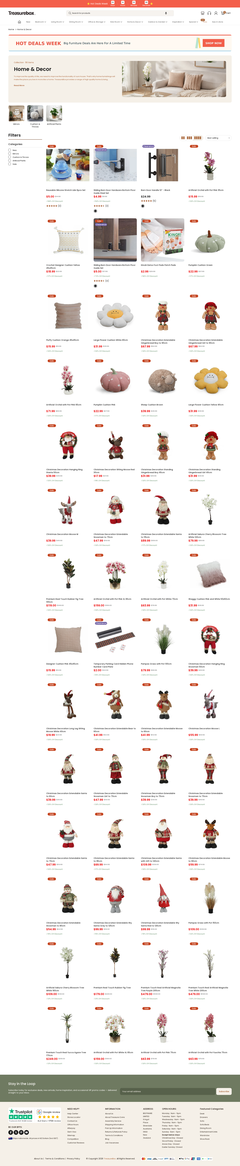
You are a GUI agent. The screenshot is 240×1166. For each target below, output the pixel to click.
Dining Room (75, 22)
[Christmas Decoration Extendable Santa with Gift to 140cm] (162, 833)
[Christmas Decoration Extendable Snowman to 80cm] (67, 897)
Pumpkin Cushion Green (200, 265)
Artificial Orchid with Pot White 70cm (159, 599)
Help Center (72, 1113)
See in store (217, 22)
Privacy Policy (73, 1158)
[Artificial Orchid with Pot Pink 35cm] (210, 165)
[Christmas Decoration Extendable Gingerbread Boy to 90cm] (162, 314)
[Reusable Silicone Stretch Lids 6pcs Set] (67, 165)
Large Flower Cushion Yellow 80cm (205, 404)
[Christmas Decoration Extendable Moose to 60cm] (162, 703)
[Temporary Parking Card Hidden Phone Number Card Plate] (115, 638)
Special (192, 22)
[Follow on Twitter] (16, 1132)
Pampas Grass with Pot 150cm (203, 922)
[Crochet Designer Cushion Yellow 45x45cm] (67, 239)
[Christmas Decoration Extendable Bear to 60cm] (115, 703)
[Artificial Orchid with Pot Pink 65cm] (67, 379)
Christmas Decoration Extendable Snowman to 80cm (63, 924)
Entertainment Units (208, 1131)
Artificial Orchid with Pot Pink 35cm (205, 190)
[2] (183, 138)
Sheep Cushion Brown (152, 404)
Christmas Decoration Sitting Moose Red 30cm (114, 471)
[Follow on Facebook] (10, 1132)
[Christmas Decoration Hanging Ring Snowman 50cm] (210, 638)
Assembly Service (113, 1121)
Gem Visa (71, 1131)
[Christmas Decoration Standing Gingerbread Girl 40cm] (210, 444)
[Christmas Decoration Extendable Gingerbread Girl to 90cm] (210, 314)
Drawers (204, 1117)
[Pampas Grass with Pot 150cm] (210, 897)
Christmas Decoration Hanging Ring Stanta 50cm (64, 471)
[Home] (19, 22)
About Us (109, 1113)
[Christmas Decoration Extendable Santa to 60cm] (67, 768)
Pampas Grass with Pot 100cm (156, 663)
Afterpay (71, 1128)
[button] (165, 13)
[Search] (70, 13)
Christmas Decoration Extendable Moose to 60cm (161, 730)
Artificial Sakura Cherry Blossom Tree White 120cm (207, 536)
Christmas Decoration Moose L (204, 728)
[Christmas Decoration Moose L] (210, 703)
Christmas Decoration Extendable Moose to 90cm (209, 859)
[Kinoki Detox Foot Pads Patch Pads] (162, 239)
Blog (107, 1139)
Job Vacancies (112, 1142)
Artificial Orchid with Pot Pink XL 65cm (112, 599)
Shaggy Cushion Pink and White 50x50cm (209, 599)
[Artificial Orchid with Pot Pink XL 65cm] (115, 574)
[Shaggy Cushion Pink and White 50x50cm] (210, 574)
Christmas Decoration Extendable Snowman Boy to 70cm (158, 795)
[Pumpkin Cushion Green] (210, 239)
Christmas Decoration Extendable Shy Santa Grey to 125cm (113, 924)
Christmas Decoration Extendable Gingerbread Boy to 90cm (158, 341)
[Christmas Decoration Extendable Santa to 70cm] (67, 833)
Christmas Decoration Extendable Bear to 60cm (115, 730)
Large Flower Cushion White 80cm (111, 340)
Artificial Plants (19, 160)
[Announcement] (120, 3)
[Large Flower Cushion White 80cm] (115, 314)
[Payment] (158, 1158)
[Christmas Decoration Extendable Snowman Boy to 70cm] (162, 768)
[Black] (95, 211)
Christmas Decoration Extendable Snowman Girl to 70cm (111, 795)
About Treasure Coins (115, 1117)
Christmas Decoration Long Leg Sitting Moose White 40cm (65, 730)
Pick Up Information (113, 1128)
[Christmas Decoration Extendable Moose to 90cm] (210, 833)
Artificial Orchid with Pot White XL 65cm (113, 1052)
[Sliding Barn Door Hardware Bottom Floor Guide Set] (115, 239)
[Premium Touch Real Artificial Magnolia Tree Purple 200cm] (162, 962)
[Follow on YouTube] (26, 1132)
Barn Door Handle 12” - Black (155, 190)
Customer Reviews (75, 1142)
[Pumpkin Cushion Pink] (115, 379)
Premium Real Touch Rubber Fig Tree (112, 987)
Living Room (56, 22)
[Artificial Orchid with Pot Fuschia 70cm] (210, 1027)
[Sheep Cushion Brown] (162, 379)
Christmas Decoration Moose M (62, 534)
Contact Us (72, 1121)
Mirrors (15, 153)
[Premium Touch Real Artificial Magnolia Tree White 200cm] (210, 962)
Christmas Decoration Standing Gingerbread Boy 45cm (157, 471)
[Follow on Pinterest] (21, 1132)
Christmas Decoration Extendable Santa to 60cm (66, 795)
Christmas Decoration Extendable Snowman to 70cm (111, 536)
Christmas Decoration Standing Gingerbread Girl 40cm (204, 471)
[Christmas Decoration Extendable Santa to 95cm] (115, 833)
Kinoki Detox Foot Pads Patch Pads (158, 265)
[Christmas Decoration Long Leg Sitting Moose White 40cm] (67, 703)
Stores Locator (73, 1117)
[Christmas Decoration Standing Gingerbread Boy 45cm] (162, 444)
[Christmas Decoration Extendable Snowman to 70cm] (115, 509)
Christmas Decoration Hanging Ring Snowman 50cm (206, 665)
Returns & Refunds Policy (116, 1131)
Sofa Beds (204, 1124)
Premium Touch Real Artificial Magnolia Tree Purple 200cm (161, 989)
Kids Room (115, 22)
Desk (202, 1113)
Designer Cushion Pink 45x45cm (62, 663)
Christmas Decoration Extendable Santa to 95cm (114, 859)
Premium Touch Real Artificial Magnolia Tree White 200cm (208, 989)
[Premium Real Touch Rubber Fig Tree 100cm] (67, 574)
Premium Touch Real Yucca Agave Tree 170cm (66, 1054)
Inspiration (177, 22)
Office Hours (72, 1124)
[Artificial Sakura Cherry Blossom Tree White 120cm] (210, 509)
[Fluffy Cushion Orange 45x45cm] (67, 314)
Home (11, 29)
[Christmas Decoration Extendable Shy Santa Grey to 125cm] (115, 897)
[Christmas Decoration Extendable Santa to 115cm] (162, 509)
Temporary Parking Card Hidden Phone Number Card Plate (113, 665)
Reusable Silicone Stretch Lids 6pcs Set (65, 190)
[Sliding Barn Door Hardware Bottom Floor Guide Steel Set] (115, 165)
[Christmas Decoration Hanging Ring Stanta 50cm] (67, 444)
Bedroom (39, 22)
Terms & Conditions (114, 1135)
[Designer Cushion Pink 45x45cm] (67, 638)
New (28, 22)
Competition (73, 1139)
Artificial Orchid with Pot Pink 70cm (158, 1052)
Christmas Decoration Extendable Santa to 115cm (161, 536)
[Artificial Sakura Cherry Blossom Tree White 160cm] (67, 962)
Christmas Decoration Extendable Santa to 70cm (66, 859)
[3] (189, 138)
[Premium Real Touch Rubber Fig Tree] (115, 962)
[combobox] (120, 13)
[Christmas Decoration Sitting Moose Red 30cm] (115, 444)
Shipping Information (114, 1124)
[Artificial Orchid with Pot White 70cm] (162, 574)
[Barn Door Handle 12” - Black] (162, 165)
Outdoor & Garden (156, 22)
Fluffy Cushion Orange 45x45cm (62, 340)
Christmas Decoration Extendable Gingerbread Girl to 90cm (205, 341)
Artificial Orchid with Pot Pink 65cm (63, 404)
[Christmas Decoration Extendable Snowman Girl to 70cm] (115, 768)
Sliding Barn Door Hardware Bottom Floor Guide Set (115, 266)
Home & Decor (134, 22)
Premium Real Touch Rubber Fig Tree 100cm (64, 600)
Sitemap (71, 1135)
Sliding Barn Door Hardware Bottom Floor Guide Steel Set (115, 191)
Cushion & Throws (20, 157)
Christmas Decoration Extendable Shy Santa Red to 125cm (160, 924)
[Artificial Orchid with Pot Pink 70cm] (162, 1027)
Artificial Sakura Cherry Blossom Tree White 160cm (65, 989)
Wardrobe (204, 1135)
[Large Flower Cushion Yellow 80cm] (210, 379)
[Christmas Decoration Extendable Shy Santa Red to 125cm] (162, 897)
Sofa (202, 1121)
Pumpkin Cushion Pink (104, 404)
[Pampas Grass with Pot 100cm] (162, 638)
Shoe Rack (205, 1139)
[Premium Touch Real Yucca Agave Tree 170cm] (67, 1027)
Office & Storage (95, 22)
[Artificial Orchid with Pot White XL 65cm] (115, 1027)
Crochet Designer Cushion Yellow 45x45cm (63, 266)
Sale (204, 21)
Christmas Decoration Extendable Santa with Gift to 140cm (161, 859)
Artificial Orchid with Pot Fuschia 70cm (207, 1052)
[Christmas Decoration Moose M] (67, 509)
